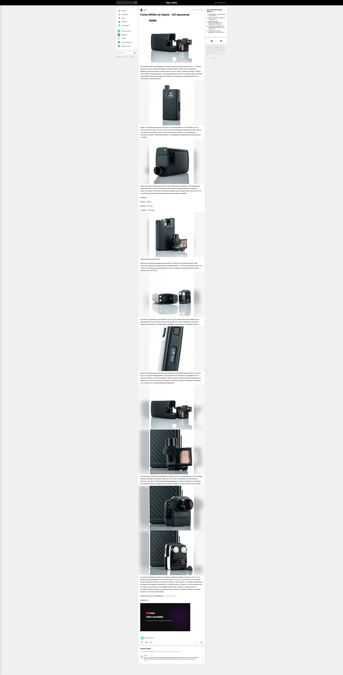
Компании (124, 21)
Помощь (132, 56)
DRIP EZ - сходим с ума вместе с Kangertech (216, 18)
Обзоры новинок (126, 31)
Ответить (146, 661)
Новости (124, 38)
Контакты (125, 56)
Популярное (125, 14)
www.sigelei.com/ (171, 596)
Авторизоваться (221, 2)
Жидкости (124, 34)
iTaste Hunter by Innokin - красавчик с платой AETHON (216, 32)
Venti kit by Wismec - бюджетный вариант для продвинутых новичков (215, 23)
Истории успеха (126, 46)
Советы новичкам (126, 42)
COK (145, 655)
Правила (118, 56)
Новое (123, 18)
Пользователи (125, 25)
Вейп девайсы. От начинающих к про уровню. (217, 15)
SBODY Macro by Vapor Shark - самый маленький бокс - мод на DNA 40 (216, 27)
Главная (124, 10)
